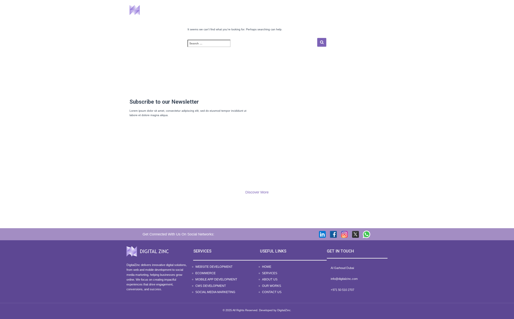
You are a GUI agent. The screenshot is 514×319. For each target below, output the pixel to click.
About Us (313, 10)
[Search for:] (252, 46)
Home (261, 10)
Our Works (341, 10)
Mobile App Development (216, 279)
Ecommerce (205, 273)
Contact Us (371, 10)
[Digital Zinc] (150, 10)
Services (285, 10)
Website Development (214, 266)
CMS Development (210, 285)
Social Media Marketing (215, 292)
